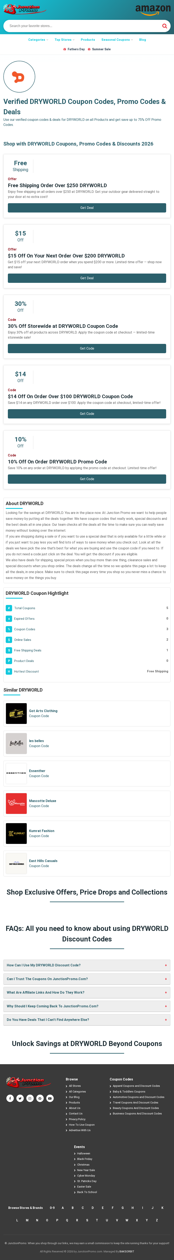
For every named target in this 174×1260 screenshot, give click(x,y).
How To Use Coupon (82, 1124)
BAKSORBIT (126, 1251)
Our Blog (74, 1097)
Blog (142, 40)
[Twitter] (20, 1098)
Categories (36, 40)
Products (88, 40)
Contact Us (76, 1113)
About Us (74, 1108)
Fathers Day (76, 49)
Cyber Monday (86, 1175)
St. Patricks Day (86, 1181)
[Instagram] (30, 1098)
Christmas (83, 1164)
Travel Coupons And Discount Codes (135, 1102)
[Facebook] (10, 1098)
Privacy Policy (77, 1119)
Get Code (87, 348)
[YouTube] (50, 1098)
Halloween (83, 1153)
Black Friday (84, 1159)
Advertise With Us (80, 1130)
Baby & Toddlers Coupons (129, 1091)
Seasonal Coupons (115, 40)
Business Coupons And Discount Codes (137, 1113)
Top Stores (63, 40)
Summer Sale (101, 49)
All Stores (75, 1085)
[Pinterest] (40, 1098)
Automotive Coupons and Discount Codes (138, 1097)
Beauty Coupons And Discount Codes (136, 1108)
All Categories (77, 1091)
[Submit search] (165, 26)
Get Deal (87, 208)
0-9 (52, 1208)
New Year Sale (86, 1170)
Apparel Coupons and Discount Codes (136, 1085)
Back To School (87, 1192)
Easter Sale (84, 1186)
